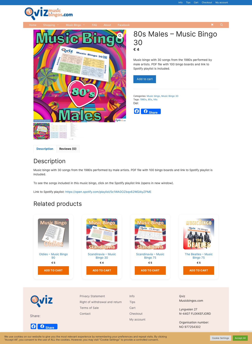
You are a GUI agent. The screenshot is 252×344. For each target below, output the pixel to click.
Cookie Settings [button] (220, 338)
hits (155, 99)
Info (180, 2)
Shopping (49, 25)
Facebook (124, 25)
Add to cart (145, 79)
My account (221, 2)
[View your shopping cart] (212, 25)
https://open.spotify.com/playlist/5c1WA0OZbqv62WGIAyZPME (108, 192)
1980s (143, 99)
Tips (188, 2)
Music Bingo (73, 25)
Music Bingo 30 (169, 96)
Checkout (207, 2)
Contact (85, 313)
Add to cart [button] (53, 270)
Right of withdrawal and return (101, 302)
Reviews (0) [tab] (67, 148)
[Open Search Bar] (221, 25)
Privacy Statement (92, 296)
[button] (120, 36)
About (107, 25)
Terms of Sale (89, 308)
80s (150, 99)
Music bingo (153, 96)
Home (32, 25)
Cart (196, 2)
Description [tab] (45, 148)
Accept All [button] (240, 338)
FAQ (94, 25)
